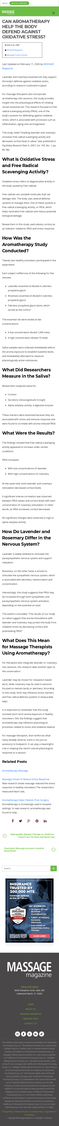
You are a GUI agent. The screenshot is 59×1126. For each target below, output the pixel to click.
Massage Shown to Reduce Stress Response (25, 779)
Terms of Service (21, 1111)
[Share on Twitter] (20, 821)
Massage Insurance (30, 1014)
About (4, 3)
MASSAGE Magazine (15, 50)
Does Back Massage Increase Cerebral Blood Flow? (24, 849)
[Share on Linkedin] (45, 821)
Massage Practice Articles (17, 55)
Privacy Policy (7, 1111)
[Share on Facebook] (12, 821)
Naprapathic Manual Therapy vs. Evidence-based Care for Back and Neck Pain (32, 835)
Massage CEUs (30, 1018)
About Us (30, 1009)
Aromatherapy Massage (15, 770)
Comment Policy (36, 1111)
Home (31, 1004)
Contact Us (30, 1023)
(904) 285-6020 (29, 987)
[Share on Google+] (29, 821)
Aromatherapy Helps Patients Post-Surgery (25, 800)
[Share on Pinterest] (37, 821)
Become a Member (19, 3)
